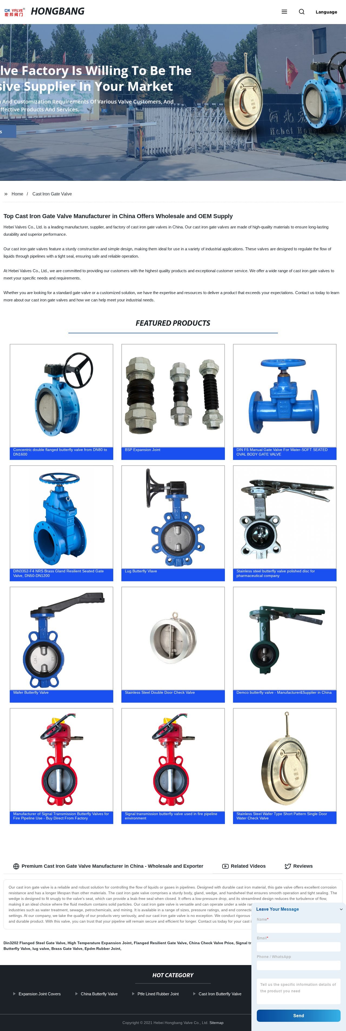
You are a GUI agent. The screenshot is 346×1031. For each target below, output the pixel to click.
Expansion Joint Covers (39, 994)
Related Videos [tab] (248, 866)
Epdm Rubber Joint (102, 948)
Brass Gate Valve (66, 948)
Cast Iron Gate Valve (52, 194)
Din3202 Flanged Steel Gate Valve (34, 943)
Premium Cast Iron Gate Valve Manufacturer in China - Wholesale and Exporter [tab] (112, 866)
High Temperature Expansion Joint (100, 943)
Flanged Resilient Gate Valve (160, 943)
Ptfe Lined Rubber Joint (157, 994)
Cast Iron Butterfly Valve (219, 994)
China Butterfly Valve (99, 994)
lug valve (40, 948)
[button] (284, 12)
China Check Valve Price (211, 943)
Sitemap (216, 1022)
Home (17, 194)
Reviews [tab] (303, 866)
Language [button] (326, 11)
